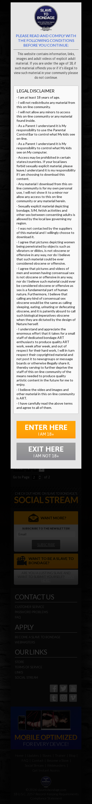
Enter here (46, 430)
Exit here (46, 451)
